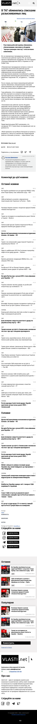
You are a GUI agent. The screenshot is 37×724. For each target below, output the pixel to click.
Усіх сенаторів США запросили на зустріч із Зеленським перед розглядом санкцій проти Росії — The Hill (17, 365)
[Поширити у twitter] (26, 152)
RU (20, 721)
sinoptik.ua (17, 526)
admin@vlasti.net (15, 669)
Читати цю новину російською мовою (26, 18)
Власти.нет (12, 143)
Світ (2, 188)
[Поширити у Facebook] (22, 152)
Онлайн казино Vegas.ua (18, 714)
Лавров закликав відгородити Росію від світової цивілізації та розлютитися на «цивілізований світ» (17, 295)
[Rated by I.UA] (5, 671)
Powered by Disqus (6, 647)
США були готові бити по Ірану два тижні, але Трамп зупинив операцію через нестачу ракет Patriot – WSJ (16, 394)
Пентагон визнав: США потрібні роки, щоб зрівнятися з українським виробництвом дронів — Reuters (18, 375)
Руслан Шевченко (11, 157)
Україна (3, 231)
